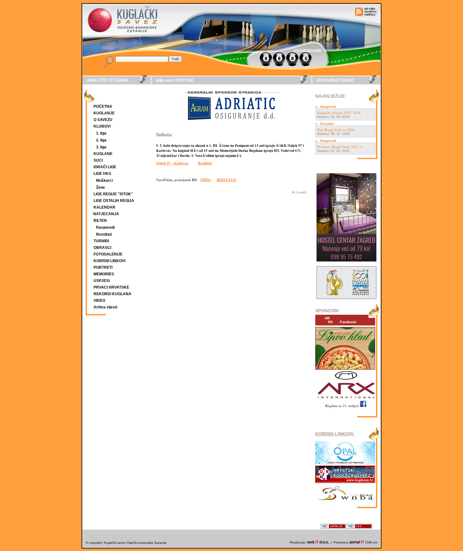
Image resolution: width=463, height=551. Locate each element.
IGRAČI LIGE (105, 167)
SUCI (98, 160)
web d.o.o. (318, 542)
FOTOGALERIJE (108, 254)
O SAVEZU (103, 120)
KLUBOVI (102, 126)
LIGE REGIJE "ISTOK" (113, 194)
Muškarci (104, 180)
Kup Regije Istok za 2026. (336, 129)
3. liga (101, 147)
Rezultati (104, 234)
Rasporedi (105, 227)
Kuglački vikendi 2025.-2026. (339, 112)
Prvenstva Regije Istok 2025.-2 (339, 146)
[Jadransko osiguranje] (231, 125)
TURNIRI (101, 241)
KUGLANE (103, 154)
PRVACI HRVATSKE (111, 287)
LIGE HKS (102, 173)
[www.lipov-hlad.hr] (345, 369)
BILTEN (100, 220)
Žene (100, 187)
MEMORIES (104, 274)
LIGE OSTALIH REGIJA (114, 200)
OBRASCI (102, 247)
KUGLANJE (104, 113)
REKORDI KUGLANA (112, 294)
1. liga (101, 133)
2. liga (101, 140)
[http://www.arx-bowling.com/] (345, 399)
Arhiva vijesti (105, 307)
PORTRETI (103, 267)
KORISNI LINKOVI (109, 261)
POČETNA (103, 106)
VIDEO (99, 300)
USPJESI (102, 280)
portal (357, 542)
